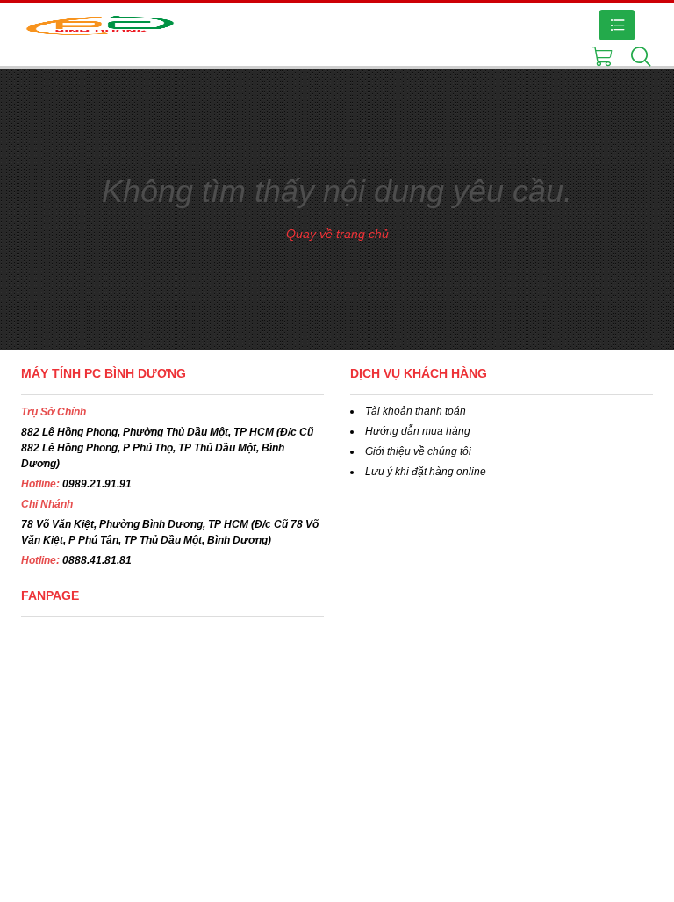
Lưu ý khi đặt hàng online (425, 471)
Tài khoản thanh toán (415, 411)
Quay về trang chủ (337, 234)
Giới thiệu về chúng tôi (418, 451)
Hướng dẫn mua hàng (417, 431)
